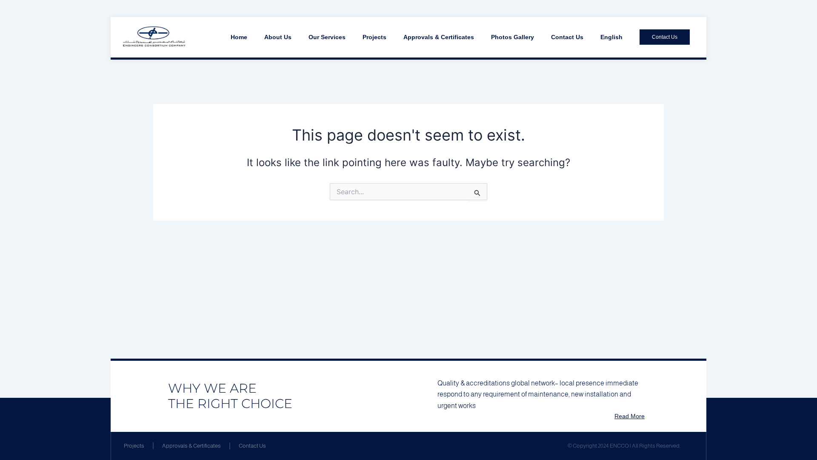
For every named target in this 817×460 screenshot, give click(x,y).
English (611, 37)
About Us (277, 37)
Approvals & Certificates (438, 37)
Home (239, 37)
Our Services (327, 37)
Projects (374, 37)
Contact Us (567, 37)
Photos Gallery (512, 37)
